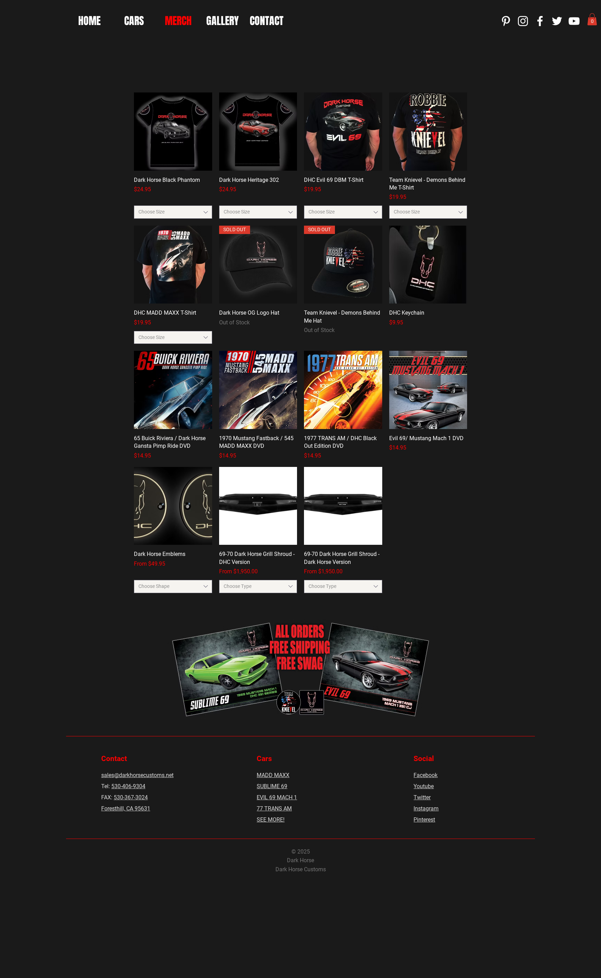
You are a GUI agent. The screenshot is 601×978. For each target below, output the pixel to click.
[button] (592, 19)
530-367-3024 (131, 797)
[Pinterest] (506, 21)
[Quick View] (173, 131)
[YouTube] (574, 21)
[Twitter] (557, 21)
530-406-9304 (128, 786)
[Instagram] (523, 21)
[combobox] (173, 212)
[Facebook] (540, 21)
